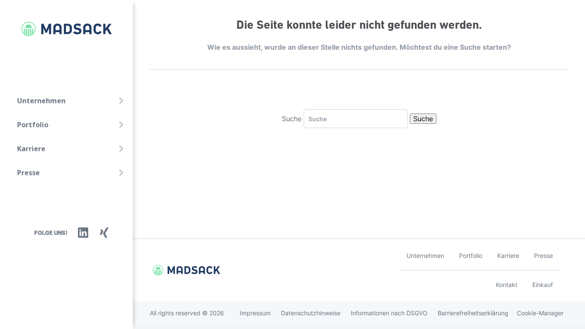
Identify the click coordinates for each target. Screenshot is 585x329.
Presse (28, 172)
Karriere (31, 148)
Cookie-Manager (540, 313)
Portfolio (32, 124)
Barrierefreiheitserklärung (473, 313)
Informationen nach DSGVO (389, 313)
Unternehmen (41, 100)
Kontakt (506, 284)
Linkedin (83, 232)
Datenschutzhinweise (310, 313)
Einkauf (542, 284)
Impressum (255, 313)
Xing (104, 232)
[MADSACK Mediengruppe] (58, 29)
